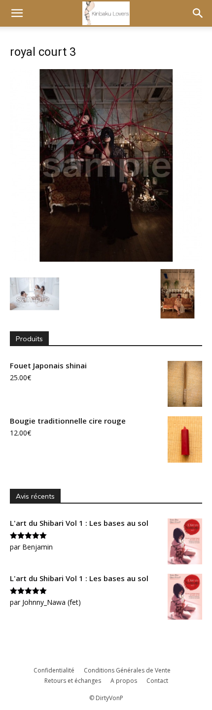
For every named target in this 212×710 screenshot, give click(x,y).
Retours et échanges (72, 680)
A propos (123, 680)
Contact (157, 680)
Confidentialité (54, 670)
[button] (17, 13)
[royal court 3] (106, 259)
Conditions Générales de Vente (127, 670)
